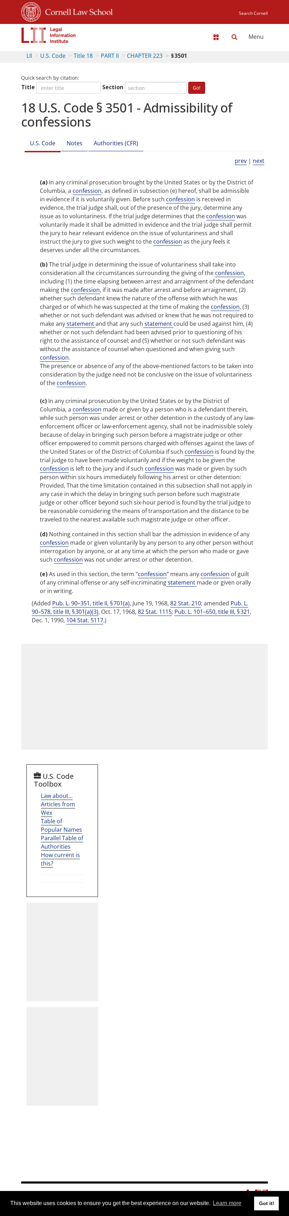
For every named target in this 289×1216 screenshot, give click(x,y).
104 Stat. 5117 (84, 620)
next (258, 161)
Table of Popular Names (61, 825)
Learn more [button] (227, 1203)
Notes (74, 143)
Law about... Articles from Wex (58, 804)
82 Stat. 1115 (155, 612)
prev (241, 161)
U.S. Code (53, 56)
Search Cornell (253, 13)
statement (80, 324)
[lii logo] (48, 35)
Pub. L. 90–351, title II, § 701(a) (91, 603)
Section (112, 87)
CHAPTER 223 (144, 56)
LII (29, 56)
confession (87, 191)
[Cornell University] (31, 11)
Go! (197, 87)
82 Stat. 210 (185, 603)
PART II (110, 56)
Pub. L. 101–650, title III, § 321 (212, 612)
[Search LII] (234, 37)
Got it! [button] (266, 1203)
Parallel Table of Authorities (62, 842)
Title (28, 87)
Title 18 (83, 56)
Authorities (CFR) (116, 143)
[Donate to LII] (216, 37)
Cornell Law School (77, 11)
